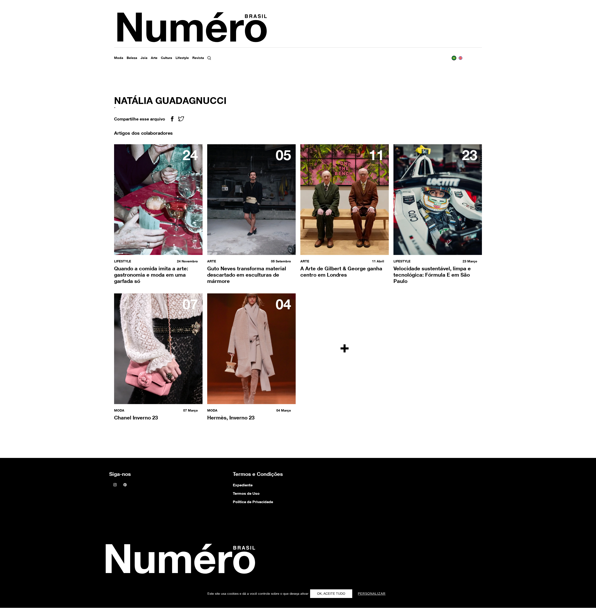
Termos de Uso (246, 493)
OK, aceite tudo (331, 593)
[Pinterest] (125, 485)
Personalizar (372, 593)
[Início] (179, 560)
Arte (154, 58)
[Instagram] (115, 485)
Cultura (166, 58)
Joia (144, 58)
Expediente (243, 485)
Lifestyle (182, 58)
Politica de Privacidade (253, 501)
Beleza (132, 58)
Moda (118, 58)
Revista (198, 58)
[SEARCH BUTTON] (213, 58)
